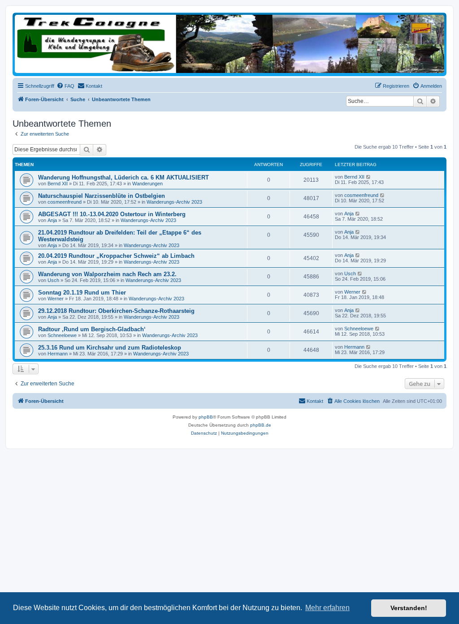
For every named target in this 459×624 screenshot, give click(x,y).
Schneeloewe (62, 335)
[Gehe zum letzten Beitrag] (369, 177)
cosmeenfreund (65, 202)
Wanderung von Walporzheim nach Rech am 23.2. (107, 274)
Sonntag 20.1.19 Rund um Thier (82, 292)
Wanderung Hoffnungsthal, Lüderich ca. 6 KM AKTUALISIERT (123, 177)
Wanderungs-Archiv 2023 (174, 202)
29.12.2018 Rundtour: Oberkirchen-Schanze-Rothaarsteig (116, 311)
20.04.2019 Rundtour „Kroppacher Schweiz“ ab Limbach (116, 255)
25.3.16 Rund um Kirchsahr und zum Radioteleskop (109, 347)
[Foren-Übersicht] (229, 44)
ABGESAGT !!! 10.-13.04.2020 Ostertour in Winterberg (112, 214)
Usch (53, 280)
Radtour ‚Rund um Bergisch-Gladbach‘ (92, 329)
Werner (56, 298)
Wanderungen (147, 183)
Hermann (58, 353)
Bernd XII (58, 183)
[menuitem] (65, 86)
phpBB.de (260, 425)
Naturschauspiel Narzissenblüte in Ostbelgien (101, 195)
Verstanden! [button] (408, 607)
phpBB (206, 417)
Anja (52, 220)
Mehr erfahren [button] (327, 607)
